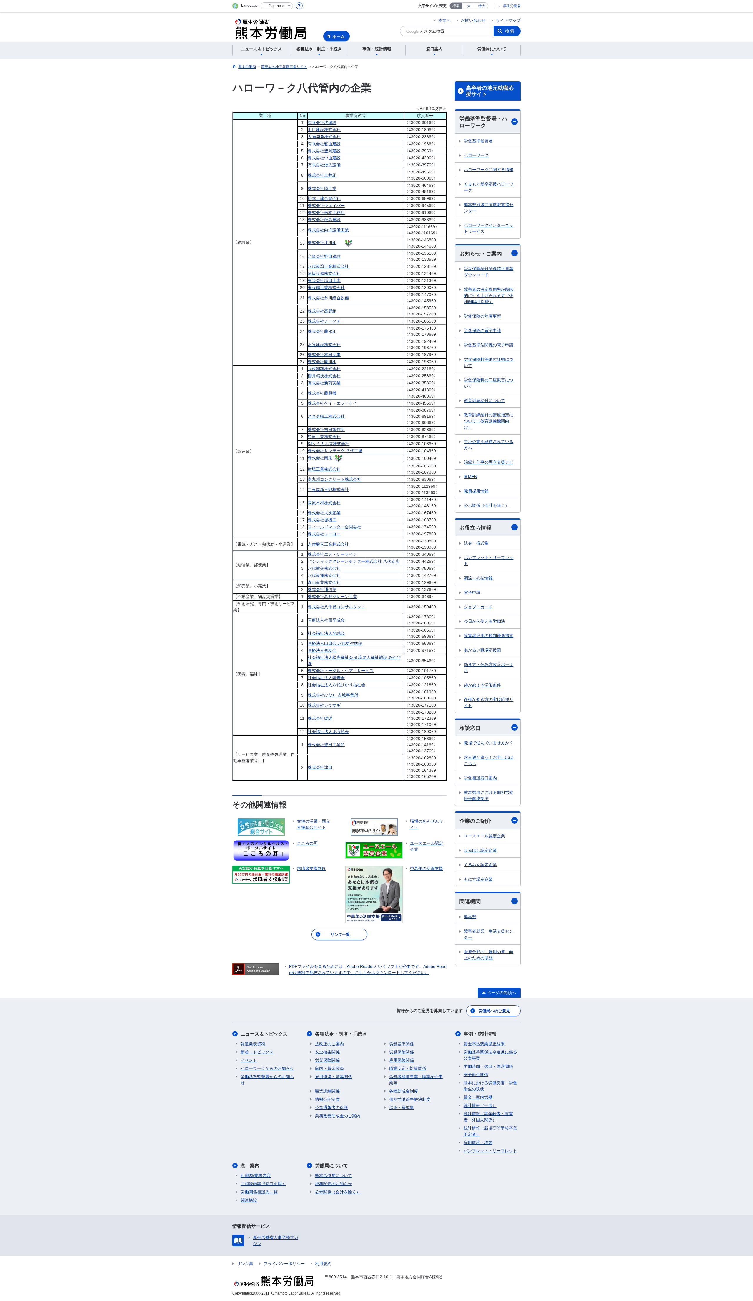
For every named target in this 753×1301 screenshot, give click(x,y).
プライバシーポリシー (284, 1263)
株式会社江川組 (322, 242)
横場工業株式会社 (324, 469)
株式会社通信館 (322, 589)
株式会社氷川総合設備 (328, 297)
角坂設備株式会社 (324, 273)
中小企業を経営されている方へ (488, 444)
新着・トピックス (257, 1052)
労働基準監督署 (478, 140)
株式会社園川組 (322, 361)
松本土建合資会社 (324, 198)
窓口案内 (250, 1165)
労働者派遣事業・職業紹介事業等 (416, 1079)
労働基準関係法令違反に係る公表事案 (490, 1055)
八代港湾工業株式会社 (328, 266)
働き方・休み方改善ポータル (488, 667)
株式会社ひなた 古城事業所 (333, 695)
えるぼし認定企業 (480, 850)
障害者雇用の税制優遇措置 (488, 635)
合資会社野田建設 (324, 256)
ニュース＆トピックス (264, 1033)
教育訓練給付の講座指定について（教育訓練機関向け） (488, 421)
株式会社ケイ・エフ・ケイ (332, 403)
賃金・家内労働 (478, 1097)
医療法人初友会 (322, 650)
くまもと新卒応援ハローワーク (488, 187)
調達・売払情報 (478, 578)
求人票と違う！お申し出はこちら (488, 760)
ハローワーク (476, 155)
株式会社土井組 (322, 175)
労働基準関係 (401, 1043)
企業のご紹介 (475, 821)
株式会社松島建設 (324, 219)
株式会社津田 (320, 767)
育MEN (470, 476)
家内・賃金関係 (329, 1068)
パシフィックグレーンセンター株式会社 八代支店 (353, 561)
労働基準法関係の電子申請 (488, 345)
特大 (481, 6)
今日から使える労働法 (484, 621)
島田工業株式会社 (324, 436)
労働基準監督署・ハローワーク (483, 122)
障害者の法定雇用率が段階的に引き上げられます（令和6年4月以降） (488, 295)
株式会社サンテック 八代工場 (335, 450)
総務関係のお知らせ (333, 1183)
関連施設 (249, 1200)
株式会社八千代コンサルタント (336, 606)
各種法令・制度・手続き (341, 1033)
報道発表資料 (253, 1043)
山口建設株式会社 (324, 129)
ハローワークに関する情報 (488, 169)
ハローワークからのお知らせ (267, 1068)
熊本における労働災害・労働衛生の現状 (490, 1085)
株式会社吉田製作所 (326, 429)
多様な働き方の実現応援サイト (488, 702)
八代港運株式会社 (324, 575)
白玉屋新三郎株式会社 (328, 489)
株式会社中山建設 (324, 158)
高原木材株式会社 (324, 502)
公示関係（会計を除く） (486, 505)
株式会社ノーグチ (324, 321)
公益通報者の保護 (331, 1107)
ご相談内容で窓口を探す (263, 1183)
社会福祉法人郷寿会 (326, 677)
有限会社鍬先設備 (324, 165)
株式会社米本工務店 (326, 212)
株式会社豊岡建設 (324, 150)
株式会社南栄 (320, 457)
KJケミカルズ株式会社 (328, 443)
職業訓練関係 (327, 1091)
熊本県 (470, 916)
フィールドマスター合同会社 (334, 527)
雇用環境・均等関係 (333, 1076)
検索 (510, 31)
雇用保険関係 (401, 1060)
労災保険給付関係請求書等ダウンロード (488, 271)
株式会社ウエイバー (326, 205)
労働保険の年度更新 (482, 316)
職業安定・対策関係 (407, 1068)
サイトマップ (508, 20)
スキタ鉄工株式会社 (326, 416)
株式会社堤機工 (322, 519)
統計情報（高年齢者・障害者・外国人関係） (488, 1116)
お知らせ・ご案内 (480, 254)
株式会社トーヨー (324, 534)
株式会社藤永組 (322, 331)
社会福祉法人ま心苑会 (328, 731)
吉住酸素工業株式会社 (328, 544)
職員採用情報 (476, 491)
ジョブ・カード (478, 606)
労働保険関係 (401, 1052)
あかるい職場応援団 (482, 650)
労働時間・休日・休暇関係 (488, 1066)
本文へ (444, 20)
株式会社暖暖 (320, 718)
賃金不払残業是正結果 (484, 1043)
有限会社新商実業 (324, 382)
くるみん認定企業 (480, 864)
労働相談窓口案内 (480, 778)
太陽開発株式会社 (324, 136)
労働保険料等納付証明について (488, 362)
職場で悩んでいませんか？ (488, 743)
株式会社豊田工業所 (326, 744)
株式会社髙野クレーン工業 (332, 596)
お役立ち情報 (475, 528)
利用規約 (323, 1263)
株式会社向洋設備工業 (328, 230)
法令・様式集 (476, 543)
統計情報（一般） (480, 1105)
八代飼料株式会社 (324, 368)
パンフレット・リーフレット (488, 560)
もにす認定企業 (478, 879)
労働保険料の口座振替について (488, 383)
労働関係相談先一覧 (259, 1192)
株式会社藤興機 (322, 393)
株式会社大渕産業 (324, 512)
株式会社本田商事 (324, 354)
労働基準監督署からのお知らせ (267, 1079)
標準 (455, 6)
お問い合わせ (473, 20)
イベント (249, 1060)
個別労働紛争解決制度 (409, 1099)
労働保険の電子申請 (482, 330)
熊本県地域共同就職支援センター (488, 207)
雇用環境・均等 (478, 1142)
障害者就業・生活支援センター (488, 934)
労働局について (331, 1165)
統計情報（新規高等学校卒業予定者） (490, 1131)
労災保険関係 (327, 1060)
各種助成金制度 (403, 1091)
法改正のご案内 (329, 1043)
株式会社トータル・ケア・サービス (341, 670)
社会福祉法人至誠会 (326, 633)
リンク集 (245, 1263)
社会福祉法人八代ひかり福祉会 (336, 684)
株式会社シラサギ (324, 705)
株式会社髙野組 (322, 311)
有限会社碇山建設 (324, 143)
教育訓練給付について (484, 400)
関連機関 (470, 901)
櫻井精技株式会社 (324, 375)
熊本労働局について (333, 1175)
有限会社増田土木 (324, 280)
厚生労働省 (512, 6)
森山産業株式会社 (324, 582)
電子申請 (472, 592)
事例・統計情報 (480, 1033)
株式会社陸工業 (322, 188)
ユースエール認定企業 (484, 836)
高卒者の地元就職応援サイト (490, 91)
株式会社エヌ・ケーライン (332, 554)
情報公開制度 (327, 1099)
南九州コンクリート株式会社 (334, 479)
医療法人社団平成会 (326, 620)
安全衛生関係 (327, 1052)
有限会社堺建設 (322, 122)
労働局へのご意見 (494, 1010)
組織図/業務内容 (256, 1175)
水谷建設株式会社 (324, 344)
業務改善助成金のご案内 (337, 1115)
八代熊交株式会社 (324, 568)
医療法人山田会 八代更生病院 (335, 643)
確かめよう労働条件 (482, 685)
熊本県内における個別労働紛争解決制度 (488, 795)
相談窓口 (470, 728)
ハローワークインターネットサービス (488, 228)
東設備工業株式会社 (326, 287)
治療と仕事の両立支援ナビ (488, 462)
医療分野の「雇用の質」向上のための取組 (488, 954)
